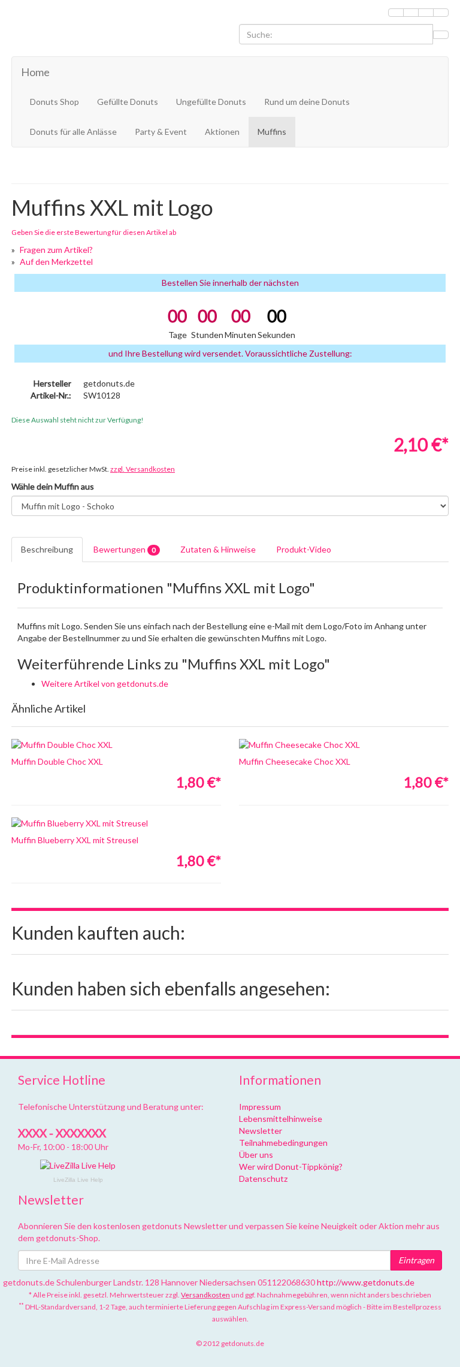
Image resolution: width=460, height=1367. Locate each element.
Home (35, 72)
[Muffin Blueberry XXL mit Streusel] (116, 823)
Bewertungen (124, 549)
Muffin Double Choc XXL (57, 761)
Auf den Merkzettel (56, 261)
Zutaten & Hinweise (218, 549)
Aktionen (222, 131)
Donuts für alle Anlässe (73, 131)
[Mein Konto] (411, 12)
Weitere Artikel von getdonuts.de (104, 683)
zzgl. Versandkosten (142, 468)
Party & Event (161, 131)
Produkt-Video (303, 549)
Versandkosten (205, 1294)
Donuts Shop (54, 101)
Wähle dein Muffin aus (52, 486)
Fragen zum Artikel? (56, 250)
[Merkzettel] (396, 12)
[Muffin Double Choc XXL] (116, 745)
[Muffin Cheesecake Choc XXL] (344, 745)
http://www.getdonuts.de (365, 1282)
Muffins (272, 131)
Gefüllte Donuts (127, 101)
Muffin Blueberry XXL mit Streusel (74, 840)
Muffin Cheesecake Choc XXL (294, 761)
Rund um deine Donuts (307, 101)
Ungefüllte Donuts (211, 101)
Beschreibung (47, 549)
